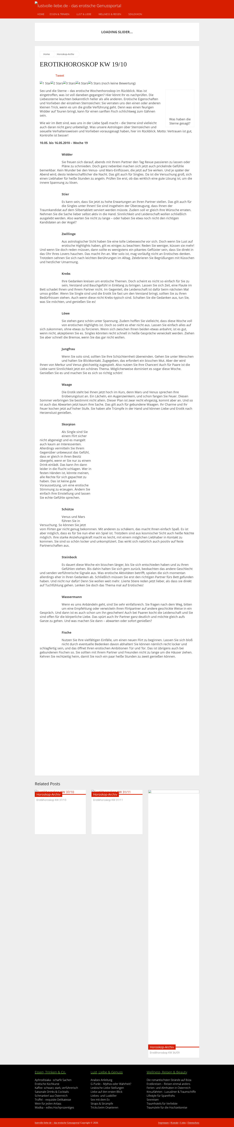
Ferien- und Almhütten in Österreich (168, 1088)
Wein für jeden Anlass (48, 1103)
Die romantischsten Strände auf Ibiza (169, 1080)
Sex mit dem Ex (100, 1099)
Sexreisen (153, 1099)
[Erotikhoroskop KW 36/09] (173, 918)
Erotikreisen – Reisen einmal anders (168, 1084)
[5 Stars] (94, 83)
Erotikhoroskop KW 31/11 (108, 800)
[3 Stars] (69, 83)
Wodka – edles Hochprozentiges (54, 1107)
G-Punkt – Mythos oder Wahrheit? (111, 1084)
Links (183, 1123)
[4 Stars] (82, 83)
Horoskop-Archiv (65, 54)
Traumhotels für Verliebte (162, 1103)
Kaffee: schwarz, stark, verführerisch (56, 1088)
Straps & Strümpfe (102, 1103)
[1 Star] (45, 83)
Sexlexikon (135, 14)
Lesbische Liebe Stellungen (107, 1088)
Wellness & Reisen (109, 14)
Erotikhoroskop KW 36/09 (165, 1052)
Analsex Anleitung (101, 1080)
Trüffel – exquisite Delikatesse (53, 1099)
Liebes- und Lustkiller (104, 1096)
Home (40, 14)
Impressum (163, 1123)
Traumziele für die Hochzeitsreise (167, 1107)
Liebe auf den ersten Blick (106, 1092)
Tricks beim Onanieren (104, 1107)
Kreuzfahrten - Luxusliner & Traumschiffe (171, 1092)
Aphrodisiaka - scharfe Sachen (53, 1080)
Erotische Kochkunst (47, 1084)
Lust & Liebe (84, 14)
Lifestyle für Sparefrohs (161, 1096)
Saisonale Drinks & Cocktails (52, 1092)
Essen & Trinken (59, 14)
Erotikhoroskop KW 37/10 (51, 800)
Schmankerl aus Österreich (51, 1096)
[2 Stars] (57, 83)
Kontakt (174, 1123)
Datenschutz (193, 1123)
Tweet (60, 75)
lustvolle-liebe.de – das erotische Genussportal (57, 1123)
